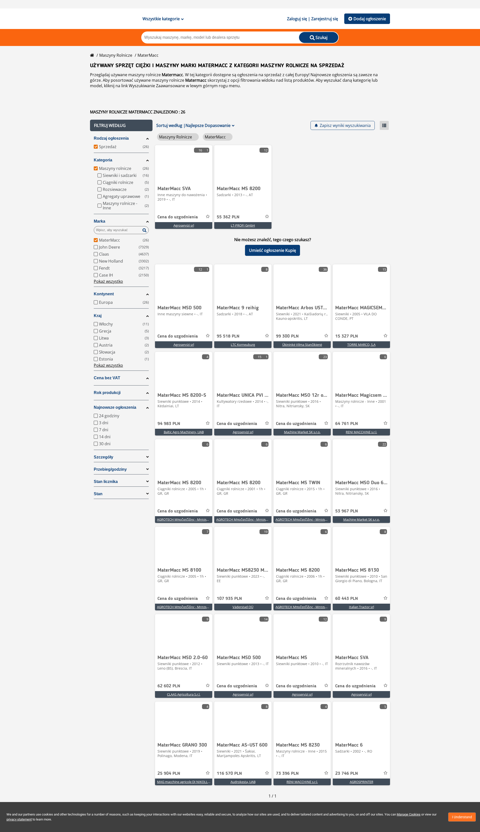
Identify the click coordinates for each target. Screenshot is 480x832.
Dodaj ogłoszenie (370, 18)
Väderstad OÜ (242, 607)
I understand (462, 817)
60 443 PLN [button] (346, 598)
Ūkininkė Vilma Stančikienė (302, 344)
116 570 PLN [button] (229, 773)
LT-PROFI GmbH (243, 225)
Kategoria (103, 160)
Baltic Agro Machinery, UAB (184, 432)
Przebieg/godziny (110, 469)
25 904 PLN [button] (169, 773)
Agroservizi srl (184, 225)
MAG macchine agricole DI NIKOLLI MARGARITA (192, 782)
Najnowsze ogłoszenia (115, 407)
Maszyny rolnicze (115, 55)
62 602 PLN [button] (169, 686)
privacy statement (19, 819)
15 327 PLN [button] (346, 336)
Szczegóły (103, 457)
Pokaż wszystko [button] (108, 281)
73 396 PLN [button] (287, 773)
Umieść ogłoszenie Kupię (272, 250)
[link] (183, 164)
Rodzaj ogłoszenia (111, 138)
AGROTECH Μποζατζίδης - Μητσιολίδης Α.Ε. (190, 519)
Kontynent (104, 294)
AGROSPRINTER (361, 782)
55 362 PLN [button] (228, 217)
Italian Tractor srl (361, 607)
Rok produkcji (107, 393)
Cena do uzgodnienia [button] (178, 217)
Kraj (98, 316)
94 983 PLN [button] (169, 423)
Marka (99, 221)
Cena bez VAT (107, 378)
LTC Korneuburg (243, 344)
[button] (121, 125)
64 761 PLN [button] (346, 423)
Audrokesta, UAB (243, 782)
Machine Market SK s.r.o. (302, 432)
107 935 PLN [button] (229, 598)
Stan (98, 494)
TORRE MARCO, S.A (361, 344)
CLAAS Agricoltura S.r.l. (183, 694)
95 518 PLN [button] (228, 336)
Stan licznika (106, 481)
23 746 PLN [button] (346, 773)
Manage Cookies (408, 814)
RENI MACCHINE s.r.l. (361, 432)
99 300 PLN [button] (287, 336)
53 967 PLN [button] (346, 511)
